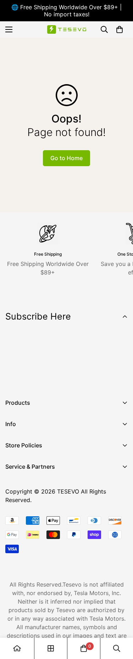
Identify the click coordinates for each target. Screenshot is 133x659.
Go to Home (66, 158)
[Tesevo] (66, 30)
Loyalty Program (27, 516)
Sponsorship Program (34, 540)
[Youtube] (56, 378)
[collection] (50, 648)
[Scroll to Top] (120, 621)
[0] (119, 29)
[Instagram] (35, 378)
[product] (17, 648)
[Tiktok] (77, 378)
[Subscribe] (120, 360)
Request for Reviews (32, 528)
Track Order (21, 504)
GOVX (13, 480)
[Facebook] (13, 378)
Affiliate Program (28, 492)
